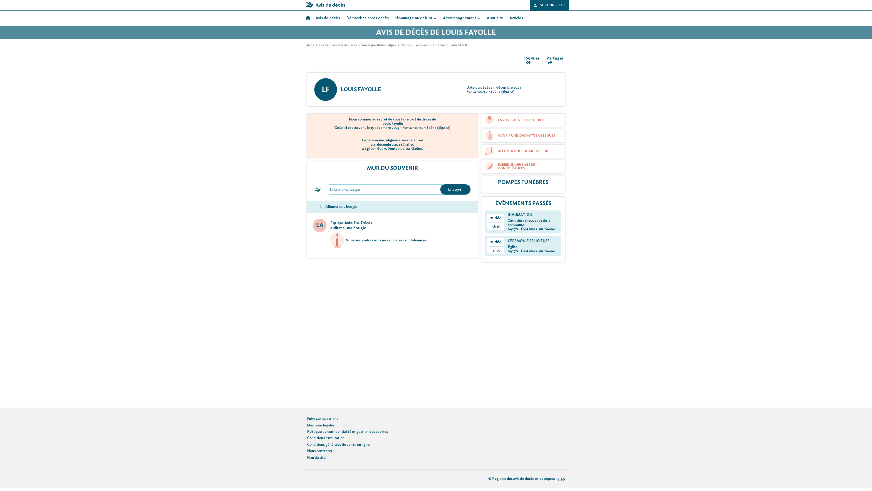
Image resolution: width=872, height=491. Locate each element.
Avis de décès (327, 18)
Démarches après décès (367, 18)
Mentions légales (320, 425)
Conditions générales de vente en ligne (338, 444)
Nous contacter (319, 451)
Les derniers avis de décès (338, 45)
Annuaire (495, 18)
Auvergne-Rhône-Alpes (379, 45)
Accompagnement (459, 18)
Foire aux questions (322, 419)
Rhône (405, 45)
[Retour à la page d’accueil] (325, 7)
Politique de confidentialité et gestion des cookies (347, 431)
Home (310, 45)
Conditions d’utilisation (325, 438)
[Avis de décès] (309, 18)
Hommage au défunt (413, 18)
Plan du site (316, 457)
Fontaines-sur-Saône (430, 45)
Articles (516, 18)
